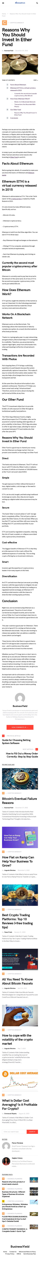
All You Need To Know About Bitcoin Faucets (17, 981)
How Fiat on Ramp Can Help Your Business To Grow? (18, 861)
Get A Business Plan (29, 1254)
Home (4, 14)
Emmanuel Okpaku (10, 1113)
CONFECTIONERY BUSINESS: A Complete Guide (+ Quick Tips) (14, 1230)
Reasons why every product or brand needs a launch (13, 1183)
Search (32, 1132)
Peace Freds (8, 932)
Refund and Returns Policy (27, 1252)
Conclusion (14, 118)
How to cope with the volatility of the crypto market (17, 1040)
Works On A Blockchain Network (24, 102)
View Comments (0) (19, 727)
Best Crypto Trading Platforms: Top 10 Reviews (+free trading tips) (17, 921)
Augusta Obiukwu (10, 870)
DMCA (19, 1254)
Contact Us (12, 1252)
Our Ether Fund (15, 110)
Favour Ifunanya (17, 1143)
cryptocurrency (16, 199)
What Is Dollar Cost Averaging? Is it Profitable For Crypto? (19, 1105)
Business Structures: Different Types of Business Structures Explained (13, 1194)
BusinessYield (8, 51)
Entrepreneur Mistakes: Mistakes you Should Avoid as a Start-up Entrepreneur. (15, 1206)
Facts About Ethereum (18, 85)
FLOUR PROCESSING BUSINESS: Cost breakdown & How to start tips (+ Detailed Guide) (15, 1219)
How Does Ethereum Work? (20, 99)
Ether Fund (14, 157)
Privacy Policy (9, 1254)
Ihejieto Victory (17, 1158)
